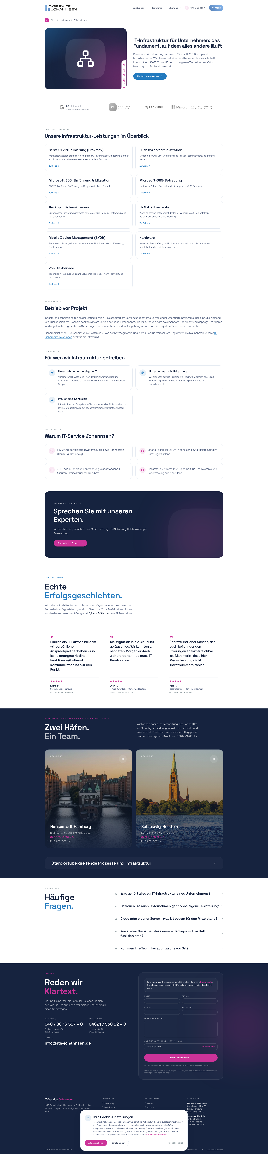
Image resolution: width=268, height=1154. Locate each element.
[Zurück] (47, 20)
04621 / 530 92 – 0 (107, 1024)
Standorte (156, 7)
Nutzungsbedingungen (153, 1072)
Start (53, 20)
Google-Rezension (61, 692)
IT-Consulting (108, 1103)
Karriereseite (206, 982)
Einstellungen (118, 1143)
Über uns (173, 7)
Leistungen (138, 7)
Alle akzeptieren (96, 1143)
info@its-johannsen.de (68, 1043)
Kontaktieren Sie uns (148, 76)
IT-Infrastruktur (108, 1107)
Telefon (187, 1007)
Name (147, 996)
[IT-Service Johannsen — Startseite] (61, 8)
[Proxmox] (154, 107)
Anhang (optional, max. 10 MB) (163, 1041)
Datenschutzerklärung (156, 1134)
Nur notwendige (175, 1142)
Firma (185, 996)
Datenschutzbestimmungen (203, 1070)
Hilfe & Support (197, 7)
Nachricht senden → (181, 1057)
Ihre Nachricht (154, 1018)
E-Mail (148, 1007)
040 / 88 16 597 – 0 (64, 1024)
